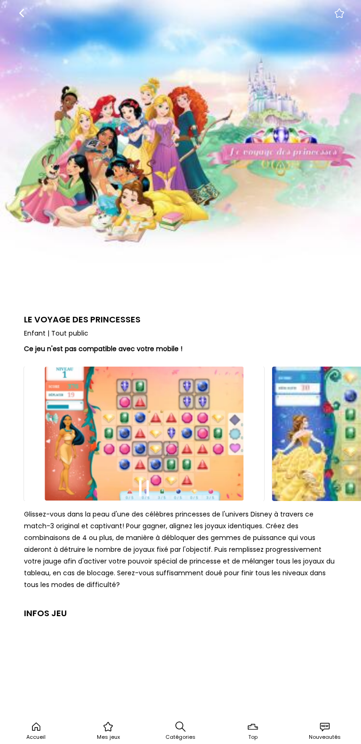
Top (253, 737)
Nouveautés (325, 737)
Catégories (180, 737)
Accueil (36, 737)
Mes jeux (108, 737)
